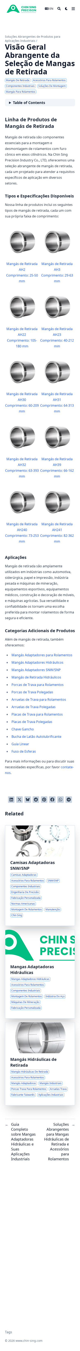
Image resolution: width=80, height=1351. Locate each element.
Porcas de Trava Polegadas (32, 692)
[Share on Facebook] (52, 799)
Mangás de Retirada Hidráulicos (36, 677)
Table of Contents (29, 102)
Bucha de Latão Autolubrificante (36, 736)
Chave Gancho (22, 729)
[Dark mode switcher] (66, 8)
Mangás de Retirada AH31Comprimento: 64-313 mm (57, 402)
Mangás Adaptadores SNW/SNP (36, 670)
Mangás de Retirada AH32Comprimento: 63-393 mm (22, 468)
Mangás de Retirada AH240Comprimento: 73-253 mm (22, 533)
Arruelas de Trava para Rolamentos (38, 699)
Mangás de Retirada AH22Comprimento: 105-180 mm (22, 337)
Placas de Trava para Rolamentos (37, 714)
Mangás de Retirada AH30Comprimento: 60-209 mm (22, 402)
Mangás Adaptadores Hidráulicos (37, 662)
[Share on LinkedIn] (11, 799)
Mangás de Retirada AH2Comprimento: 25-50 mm (22, 272)
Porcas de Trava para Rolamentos (37, 684)
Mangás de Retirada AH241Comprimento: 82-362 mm (57, 533)
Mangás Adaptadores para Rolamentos (41, 655)
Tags (8, 1332)
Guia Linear (20, 744)
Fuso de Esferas (23, 751)
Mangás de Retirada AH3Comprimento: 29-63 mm (57, 272)
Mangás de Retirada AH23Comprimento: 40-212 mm (57, 337)
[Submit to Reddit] (36, 799)
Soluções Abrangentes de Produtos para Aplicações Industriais (32, 39)
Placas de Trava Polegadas (31, 721)
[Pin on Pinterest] (44, 799)
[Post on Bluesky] (27, 799)
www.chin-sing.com (29, 1341)
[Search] (59, 8)
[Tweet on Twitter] (19, 799)
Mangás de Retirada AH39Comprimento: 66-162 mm (57, 468)
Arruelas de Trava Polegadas (33, 707)
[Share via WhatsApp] (60, 799)
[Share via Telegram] (68, 799)
